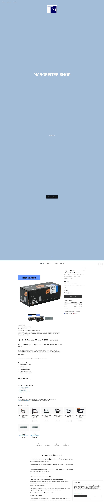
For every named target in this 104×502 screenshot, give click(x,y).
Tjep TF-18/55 (23, 390)
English (42, 263)
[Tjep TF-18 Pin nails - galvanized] (35, 427)
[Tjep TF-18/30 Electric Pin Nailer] (23, 410)
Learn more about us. (78, 493)
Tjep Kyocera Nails (68, 276)
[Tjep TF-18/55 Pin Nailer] (69, 410)
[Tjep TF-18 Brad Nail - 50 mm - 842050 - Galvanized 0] (32, 318)
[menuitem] (83, 268)
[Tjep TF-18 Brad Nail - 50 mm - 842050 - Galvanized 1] (40, 318)
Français (49, 263)
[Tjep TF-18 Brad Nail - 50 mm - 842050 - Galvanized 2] (49, 318)
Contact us (15, 2)
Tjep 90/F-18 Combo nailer (25, 392)
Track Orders (56, 445)
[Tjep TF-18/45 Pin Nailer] (57, 410)
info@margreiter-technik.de (24, 400)
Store (3, 2)
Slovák (62, 263)
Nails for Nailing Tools (77, 274)
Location (9, 2)
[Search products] (100, 264)
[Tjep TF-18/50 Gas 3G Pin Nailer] (80, 410)
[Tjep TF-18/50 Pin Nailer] (46, 410)
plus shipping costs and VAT (70, 284)
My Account (47, 445)
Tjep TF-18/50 (23, 388)
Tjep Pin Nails (77, 276)
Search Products (38, 445)
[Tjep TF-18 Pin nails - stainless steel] (23, 427)
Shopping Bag (66, 445)
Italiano (56, 263)
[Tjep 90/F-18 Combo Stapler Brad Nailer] (35, 410)
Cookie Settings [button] (88, 499)
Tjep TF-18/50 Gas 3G (24, 387)
